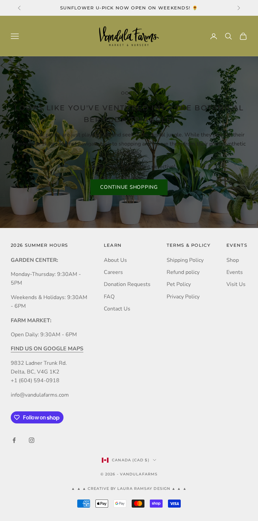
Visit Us (236, 284)
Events (234, 272)
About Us (115, 260)
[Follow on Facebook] (14, 440)
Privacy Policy (183, 296)
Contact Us (117, 308)
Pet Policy (179, 284)
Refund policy (183, 272)
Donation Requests (127, 284)
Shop (232, 260)
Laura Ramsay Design (144, 488)
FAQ (109, 296)
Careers (113, 272)
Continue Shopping (129, 187)
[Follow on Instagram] (31, 440)
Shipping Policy (185, 260)
